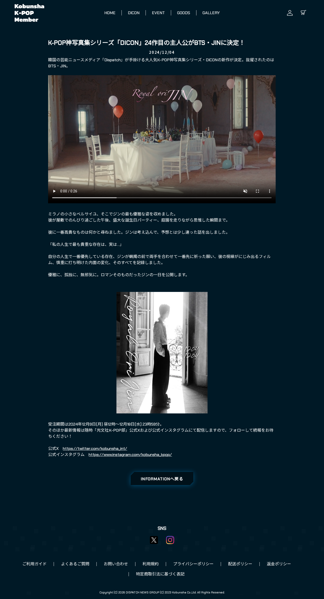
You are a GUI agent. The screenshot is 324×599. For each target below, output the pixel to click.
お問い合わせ (116, 564)
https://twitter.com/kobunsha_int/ (95, 448)
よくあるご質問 (75, 564)
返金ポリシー (279, 564)
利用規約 (151, 564)
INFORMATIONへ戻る (162, 479)
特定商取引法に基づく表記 (160, 574)
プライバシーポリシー (193, 564)
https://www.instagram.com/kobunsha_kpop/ (130, 454)
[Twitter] (154, 540)
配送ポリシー (240, 564)
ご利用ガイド (34, 564)
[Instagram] (170, 540)
